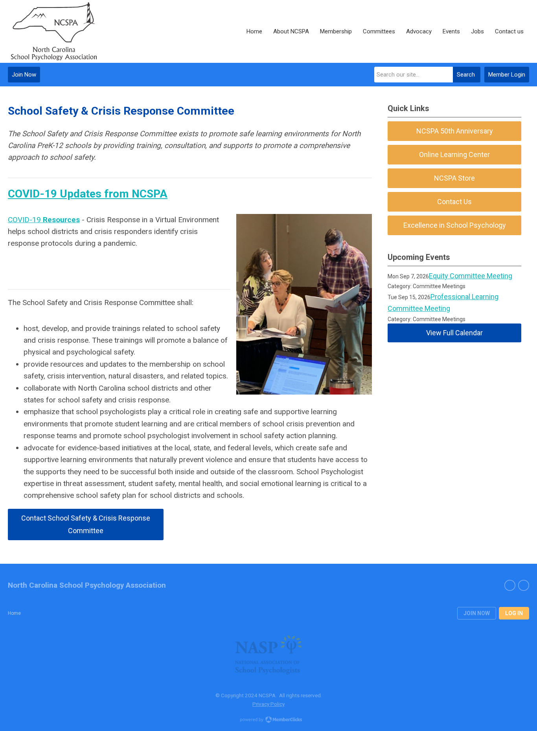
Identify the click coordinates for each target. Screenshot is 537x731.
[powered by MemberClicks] (268, 720)
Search (466, 74)
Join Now (24, 74)
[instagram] (523, 585)
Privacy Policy (268, 704)
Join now (476, 613)
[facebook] (509, 585)
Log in (514, 613)
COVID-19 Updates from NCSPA (87, 193)
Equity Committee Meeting (470, 276)
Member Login (506, 74)
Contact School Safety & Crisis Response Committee (85, 524)
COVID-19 (44, 219)
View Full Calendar (454, 333)
